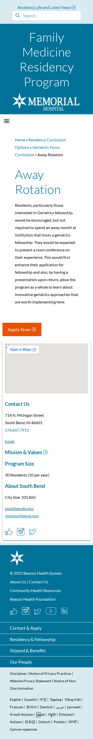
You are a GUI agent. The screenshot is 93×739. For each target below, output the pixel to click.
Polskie (59, 722)
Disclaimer (18, 673)
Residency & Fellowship (33, 639)
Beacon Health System (43, 573)
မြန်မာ (40, 714)
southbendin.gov (19, 508)
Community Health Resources (35, 590)
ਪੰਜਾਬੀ (72, 722)
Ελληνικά (66, 714)
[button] (6, 121)
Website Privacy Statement (30, 681)
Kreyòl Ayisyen (21, 714)
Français (16, 707)
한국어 (31, 707)
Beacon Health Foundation (33, 599)
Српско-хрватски (23, 729)
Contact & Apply (26, 628)
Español (30, 699)
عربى (60, 707)
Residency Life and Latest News (45, 7)
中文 (43, 699)
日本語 (30, 722)
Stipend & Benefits (28, 650)
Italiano (16, 722)
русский (73, 707)
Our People (21, 662)
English (15, 699)
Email (9, 441)
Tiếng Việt (72, 699)
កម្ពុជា (52, 714)
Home (20, 139)
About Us (18, 581)
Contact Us (38, 581)
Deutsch (46, 707)
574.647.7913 (17, 430)
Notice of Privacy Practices (50, 673)
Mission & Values (24, 452)
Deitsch (44, 722)
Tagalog (55, 699)
